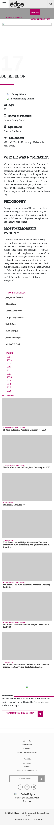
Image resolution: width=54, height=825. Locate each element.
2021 (9, 374)
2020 (9, 377)
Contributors (27, 745)
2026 (9, 357)
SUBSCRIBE (24, 779)
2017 (9, 387)
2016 (9, 391)
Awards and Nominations (27, 770)
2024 (9, 363)
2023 (9, 367)
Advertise (27, 763)
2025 (9, 360)
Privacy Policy (38, 819)
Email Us (27, 759)
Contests (27, 748)
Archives (27, 767)
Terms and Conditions (22, 819)
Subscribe (40, 19)
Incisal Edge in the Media (27, 752)
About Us (27, 741)
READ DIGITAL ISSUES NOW (20, 713)
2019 (9, 380)
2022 (9, 370)
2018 (9, 384)
